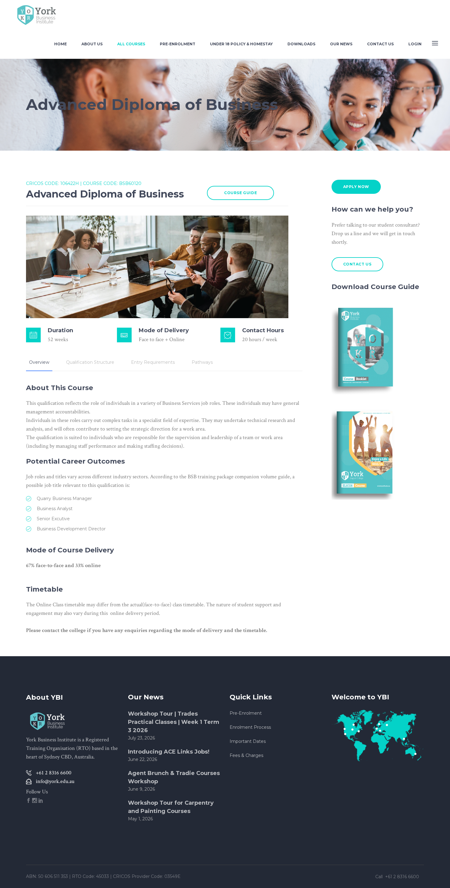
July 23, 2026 (141, 738)
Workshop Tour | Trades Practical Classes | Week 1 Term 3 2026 (173, 722)
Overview (39, 362)
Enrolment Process (250, 727)
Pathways (202, 362)
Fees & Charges (246, 755)
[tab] (39, 362)
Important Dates (248, 741)
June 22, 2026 (142, 759)
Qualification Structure (90, 362)
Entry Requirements (153, 362)
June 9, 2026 (141, 789)
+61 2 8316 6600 (402, 876)
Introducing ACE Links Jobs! (168, 751)
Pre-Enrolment (246, 713)
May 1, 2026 (140, 819)
